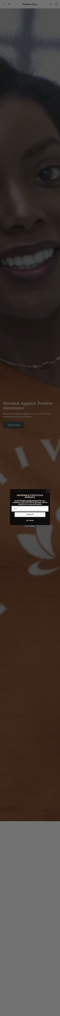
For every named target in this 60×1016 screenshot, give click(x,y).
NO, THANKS (30, 520)
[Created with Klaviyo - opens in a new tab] (30, 526)
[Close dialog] (47, 491)
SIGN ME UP (30, 514)
